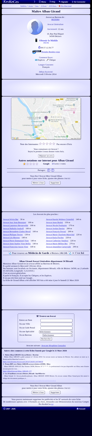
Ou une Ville (24, 324)
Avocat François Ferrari (56, 231)
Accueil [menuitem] (81, 409)
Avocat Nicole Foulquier (56, 225)
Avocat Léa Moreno (11, 237)
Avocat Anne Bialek (54, 222)
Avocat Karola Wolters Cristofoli (60, 219)
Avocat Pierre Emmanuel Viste (16, 241)
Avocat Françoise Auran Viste (15, 247)
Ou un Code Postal (27, 328)
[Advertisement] (46, 88)
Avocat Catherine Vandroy (57, 241)
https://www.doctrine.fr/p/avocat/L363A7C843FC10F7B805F (23, 362)
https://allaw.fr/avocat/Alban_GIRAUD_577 (17, 371)
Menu (43, 2)
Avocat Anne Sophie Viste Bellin (17, 244)
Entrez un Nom (25, 320)
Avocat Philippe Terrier (13, 234)
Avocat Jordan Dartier (55, 228)
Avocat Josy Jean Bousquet (14, 222)
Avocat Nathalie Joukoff (13, 228)
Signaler (64, 2)
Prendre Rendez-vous (50, 52)
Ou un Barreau (25, 335)
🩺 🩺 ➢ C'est (46, 252)
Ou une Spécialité (26, 331)
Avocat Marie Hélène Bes (57, 244)
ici (52, 404)
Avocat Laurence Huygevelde (15, 225)
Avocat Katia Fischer (55, 237)
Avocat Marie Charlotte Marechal (60, 234)
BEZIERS (55, 19)
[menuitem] (78, 2)
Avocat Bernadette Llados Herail (17, 231)
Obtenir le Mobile (48, 41)
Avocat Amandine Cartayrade (58, 247)
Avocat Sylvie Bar (10, 219)
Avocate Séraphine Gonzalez (53, 345)
